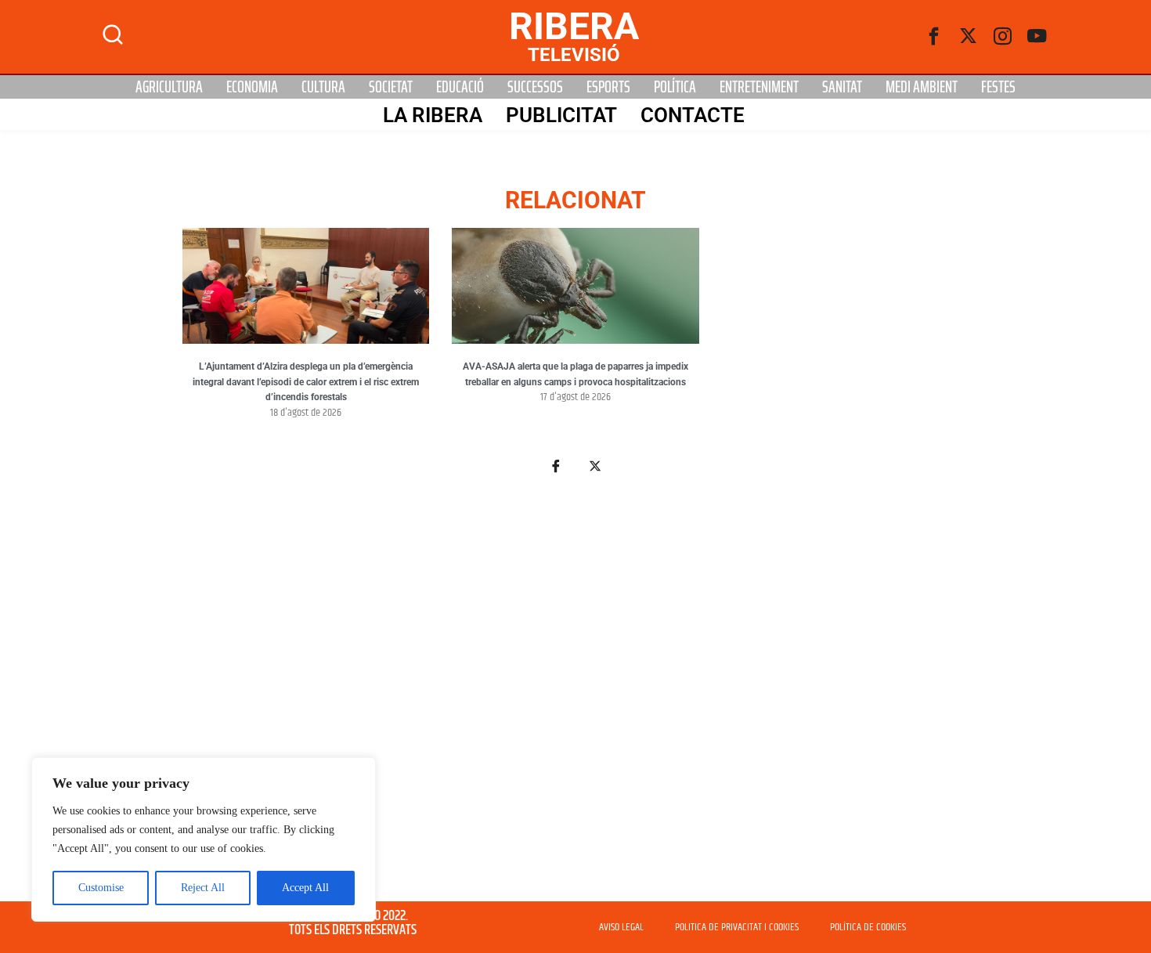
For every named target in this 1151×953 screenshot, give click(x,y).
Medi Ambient (922, 87)
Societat (391, 87)
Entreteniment (759, 87)
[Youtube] (1037, 37)
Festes (998, 87)
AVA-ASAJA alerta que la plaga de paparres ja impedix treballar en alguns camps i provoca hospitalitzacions (575, 374)
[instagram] (1003, 37)
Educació (460, 87)
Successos (535, 87)
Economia (252, 87)
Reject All (203, 887)
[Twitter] (968, 37)
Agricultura (169, 87)
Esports (608, 87)
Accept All (305, 887)
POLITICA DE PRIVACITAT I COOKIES (737, 927)
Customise (101, 887)
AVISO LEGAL (621, 927)
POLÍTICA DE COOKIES (868, 927)
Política (675, 87)
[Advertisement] (575, 696)
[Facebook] (934, 37)
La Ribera (432, 115)
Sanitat (842, 87)
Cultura (323, 87)
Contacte (692, 115)
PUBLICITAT (561, 115)
